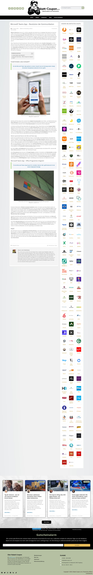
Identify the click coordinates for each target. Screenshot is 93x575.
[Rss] (13, 572)
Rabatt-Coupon (12, 557)
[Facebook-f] (9, 8)
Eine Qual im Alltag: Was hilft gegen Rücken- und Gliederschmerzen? (57, 496)
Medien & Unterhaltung (24, 28)
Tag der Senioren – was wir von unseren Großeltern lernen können (12, 496)
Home (31, 17)
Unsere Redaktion (58, 17)
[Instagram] (12, 8)
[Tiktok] (17, 8)
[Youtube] (23, 8)
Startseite (43, 528)
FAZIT (13, 58)
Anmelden (77, 545)
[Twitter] (20, 8)
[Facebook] (2, 572)
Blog (50, 17)
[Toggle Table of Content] (31, 54)
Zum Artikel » (7, 512)
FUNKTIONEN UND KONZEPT (18, 55)
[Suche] (83, 8)
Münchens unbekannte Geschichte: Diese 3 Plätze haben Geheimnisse (34, 496)
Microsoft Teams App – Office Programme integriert (22, 56)
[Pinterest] (15, 8)
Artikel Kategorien (52, 528)
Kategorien (44, 17)
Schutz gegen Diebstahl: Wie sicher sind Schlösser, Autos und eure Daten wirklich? (79, 496)
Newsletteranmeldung (77, 529)
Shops (37, 17)
